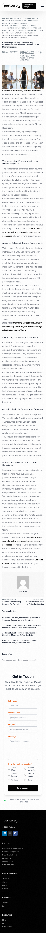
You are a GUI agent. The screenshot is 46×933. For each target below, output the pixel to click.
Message (12, 736)
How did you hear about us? (20, 764)
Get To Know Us (9, 873)
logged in (16, 660)
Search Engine (14, 774)
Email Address (14, 713)
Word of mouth (31, 774)
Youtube (14, 780)
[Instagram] (10, 833)
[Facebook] (15, 833)
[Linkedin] (4, 833)
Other (30, 780)
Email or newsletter (32, 768)
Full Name (12, 701)
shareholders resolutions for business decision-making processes (22, 232)
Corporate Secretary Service (27, 54)
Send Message (23, 788)
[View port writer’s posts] (23, 582)
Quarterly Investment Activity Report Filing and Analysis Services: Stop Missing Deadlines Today (22, 326)
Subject (11, 725)
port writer (5, 51)
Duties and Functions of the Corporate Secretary (27, 59)
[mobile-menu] (41, 6)
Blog (22, 54)
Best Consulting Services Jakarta (27, 51)
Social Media (13, 768)
